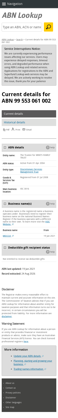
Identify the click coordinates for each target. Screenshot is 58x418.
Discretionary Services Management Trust (31, 170)
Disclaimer (11, 397)
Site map (10, 407)
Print (17, 129)
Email (29, 129)
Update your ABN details (27, 356)
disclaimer (7, 316)
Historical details (14, 122)
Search (19, 39)
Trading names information (29, 369)
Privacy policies (13, 392)
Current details (13, 113)
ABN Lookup (8, 39)
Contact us (11, 388)
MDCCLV (7, 236)
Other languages (13, 402)
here (26, 341)
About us (10, 383)
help (52, 147)
